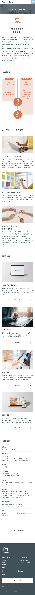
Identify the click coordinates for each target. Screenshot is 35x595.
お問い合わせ (17, 580)
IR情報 (3, 574)
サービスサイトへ (17, 300)
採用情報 (20, 571)
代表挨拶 (4, 560)
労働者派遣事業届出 (7, 504)
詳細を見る (17, 342)
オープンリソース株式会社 (24, 562)
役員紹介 (4, 562)
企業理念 (4, 565)
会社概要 (4, 567)
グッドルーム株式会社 (17, 530)
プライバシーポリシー (7, 586)
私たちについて (6, 557)
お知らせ (4, 571)
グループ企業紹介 (22, 557)
